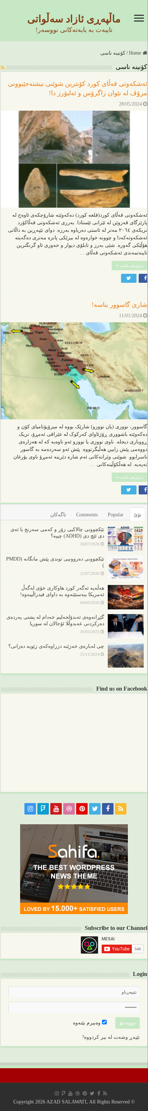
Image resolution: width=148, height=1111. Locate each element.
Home (136, 53)
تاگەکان (58, 514)
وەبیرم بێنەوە (87, 1022)
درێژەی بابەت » (129, 265)
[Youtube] (56, 809)
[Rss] (120, 809)
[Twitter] (95, 809)
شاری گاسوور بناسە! (119, 304)
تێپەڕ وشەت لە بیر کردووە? (111, 1037)
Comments (87, 514)
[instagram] (30, 809)
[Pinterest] (82, 809)
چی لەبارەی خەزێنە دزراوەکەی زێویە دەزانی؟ (56, 646)
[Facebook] (108, 809)
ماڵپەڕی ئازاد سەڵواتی (74, 18)
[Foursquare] (43, 809)
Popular (116, 514)
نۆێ (138, 514)
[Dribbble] (69, 809)
